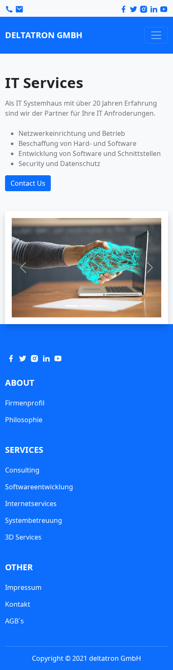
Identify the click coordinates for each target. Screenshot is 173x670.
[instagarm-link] (144, 8)
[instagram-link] (34, 357)
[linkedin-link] (154, 8)
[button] (23, 268)
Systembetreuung (33, 520)
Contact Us (27, 183)
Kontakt (17, 604)
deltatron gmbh (43, 35)
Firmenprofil (25, 403)
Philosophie (23, 419)
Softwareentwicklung (39, 486)
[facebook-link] (124, 8)
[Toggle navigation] (156, 35)
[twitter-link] (134, 8)
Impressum (23, 587)
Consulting (22, 470)
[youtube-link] (164, 8)
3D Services (23, 537)
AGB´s (14, 621)
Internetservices (31, 503)
